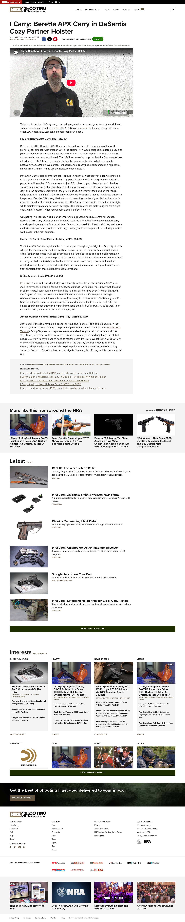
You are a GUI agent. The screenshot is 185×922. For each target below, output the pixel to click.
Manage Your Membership (147, 835)
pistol (115, 698)
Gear (116, 9)
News (78, 9)
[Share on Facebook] (44, 38)
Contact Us (14, 828)
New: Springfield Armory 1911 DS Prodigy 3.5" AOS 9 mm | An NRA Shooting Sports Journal (112, 691)
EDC (87, 364)
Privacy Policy (14, 918)
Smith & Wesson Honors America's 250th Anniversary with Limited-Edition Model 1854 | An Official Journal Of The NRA (113, 713)
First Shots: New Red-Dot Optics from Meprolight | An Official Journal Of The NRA (154, 715)
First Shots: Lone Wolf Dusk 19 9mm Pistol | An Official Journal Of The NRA (156, 724)
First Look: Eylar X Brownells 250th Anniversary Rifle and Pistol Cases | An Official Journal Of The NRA (112, 724)
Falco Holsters (77, 697)
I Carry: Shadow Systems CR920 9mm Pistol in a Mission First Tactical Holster (63, 388)
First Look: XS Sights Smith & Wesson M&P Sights (85, 494)
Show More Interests (106, 772)
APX (37, 364)
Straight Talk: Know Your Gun (72, 574)
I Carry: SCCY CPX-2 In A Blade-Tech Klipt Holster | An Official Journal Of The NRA (71, 721)
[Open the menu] (142, 9)
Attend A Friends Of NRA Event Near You (155, 907)
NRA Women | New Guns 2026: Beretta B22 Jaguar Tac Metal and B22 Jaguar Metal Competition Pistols (154, 442)
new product (124, 698)
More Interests (39, 653)
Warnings (54, 918)
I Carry (33, 40)
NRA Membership (144, 825)
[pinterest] (55, 38)
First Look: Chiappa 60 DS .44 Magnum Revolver (85, 547)
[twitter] (49, 38)
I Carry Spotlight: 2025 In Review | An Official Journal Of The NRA (69, 705)
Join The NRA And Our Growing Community (70, 907)
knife (65, 364)
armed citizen (29, 694)
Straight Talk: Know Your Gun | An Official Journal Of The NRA (29, 689)
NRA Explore (99, 835)
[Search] (173, 9)
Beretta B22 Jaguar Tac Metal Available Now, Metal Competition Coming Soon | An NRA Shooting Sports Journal (112, 442)
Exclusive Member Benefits (147, 828)
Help (11, 835)
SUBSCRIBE (22, 797)
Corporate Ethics (40, 918)
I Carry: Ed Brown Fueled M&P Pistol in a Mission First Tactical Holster (58, 373)
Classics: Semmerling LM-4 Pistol (74, 521)
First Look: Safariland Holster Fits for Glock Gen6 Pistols (90, 600)
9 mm (92, 364)
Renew (33, 2)
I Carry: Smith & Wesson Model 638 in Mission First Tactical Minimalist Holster (63, 377)
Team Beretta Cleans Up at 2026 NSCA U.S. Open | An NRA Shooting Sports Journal (70, 441)
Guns (106, 9)
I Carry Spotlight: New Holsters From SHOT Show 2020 (50, 384)
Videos (126, 9)
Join (27, 2)
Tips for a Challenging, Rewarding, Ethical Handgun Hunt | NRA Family (29, 702)
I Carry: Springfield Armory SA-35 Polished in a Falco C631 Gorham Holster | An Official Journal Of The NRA (29, 442)
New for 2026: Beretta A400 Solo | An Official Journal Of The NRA (111, 703)
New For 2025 (92, 9)
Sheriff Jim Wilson (64, 580)
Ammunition (16, 743)
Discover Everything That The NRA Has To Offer (111, 907)
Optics (59, 504)
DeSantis (86, 128)
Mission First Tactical (77, 364)
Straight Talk (17, 694)
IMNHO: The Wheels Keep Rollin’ (74, 468)
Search (12, 839)
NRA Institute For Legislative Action (108, 832)
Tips (58, 478)
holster (51, 364)
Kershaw (25, 283)
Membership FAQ (143, 832)
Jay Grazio (105, 364)
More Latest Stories (102, 628)
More (29, 462)
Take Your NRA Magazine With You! (27, 907)
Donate (41, 2)
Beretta (60, 128)
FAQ (11, 832)
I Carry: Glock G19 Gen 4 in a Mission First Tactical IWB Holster (54, 380)
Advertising (14, 825)
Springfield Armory (62, 697)
